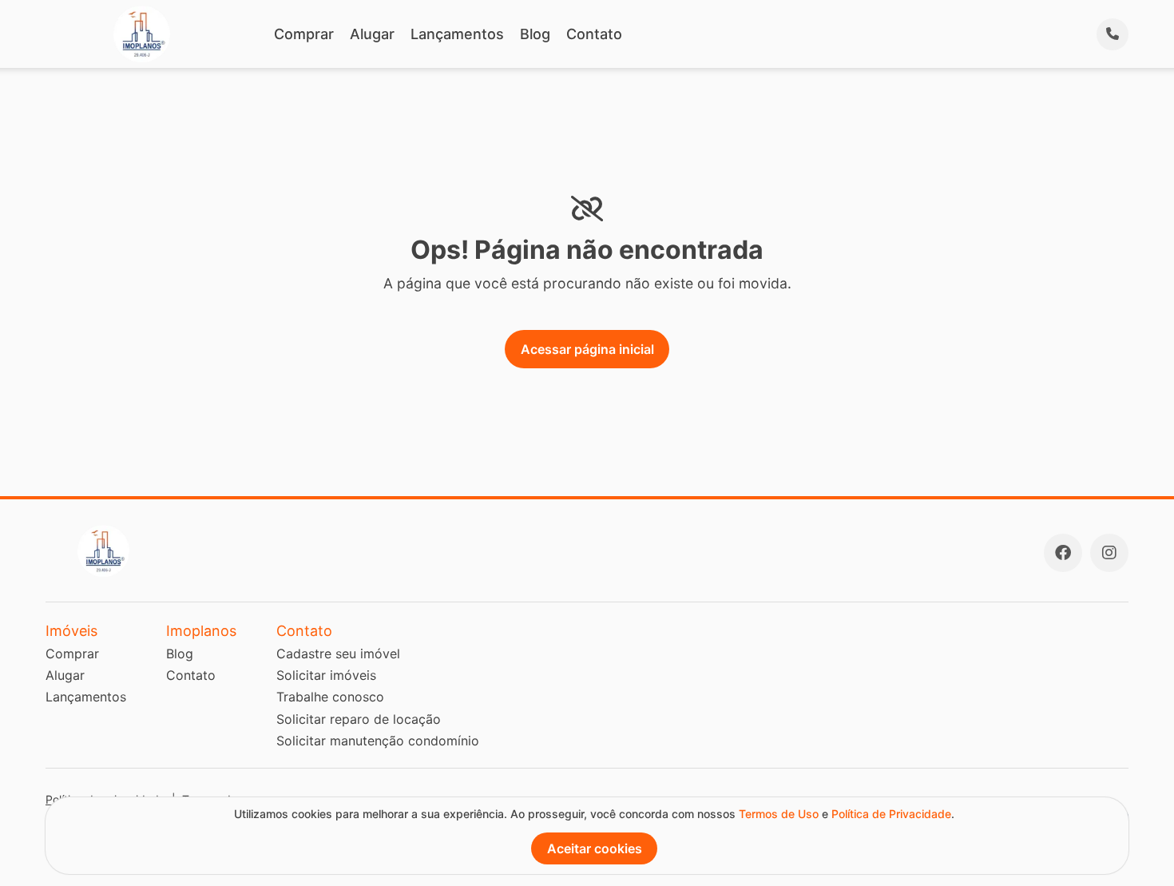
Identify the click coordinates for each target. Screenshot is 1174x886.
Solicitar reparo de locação (358, 719)
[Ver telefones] (1112, 34)
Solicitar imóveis (326, 675)
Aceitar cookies (594, 848)
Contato (594, 34)
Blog (535, 34)
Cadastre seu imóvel (338, 654)
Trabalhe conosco (330, 697)
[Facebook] (1063, 553)
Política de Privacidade (891, 813)
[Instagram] (1109, 553)
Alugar (372, 34)
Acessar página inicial (587, 349)
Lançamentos (457, 34)
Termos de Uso (779, 813)
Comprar (304, 34)
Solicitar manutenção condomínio (377, 741)
